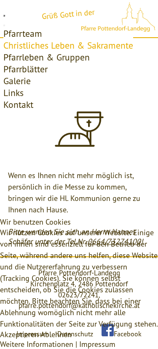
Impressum (97, 344)
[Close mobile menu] (4, 25)
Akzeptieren (19, 334)
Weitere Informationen (36, 344)
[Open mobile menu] (4, 15)
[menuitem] (22, 33)
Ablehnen (56, 334)
